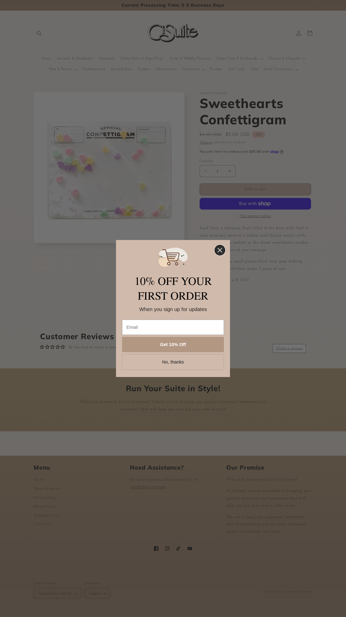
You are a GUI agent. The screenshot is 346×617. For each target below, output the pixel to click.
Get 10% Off (173, 344)
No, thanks (173, 362)
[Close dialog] (220, 250)
